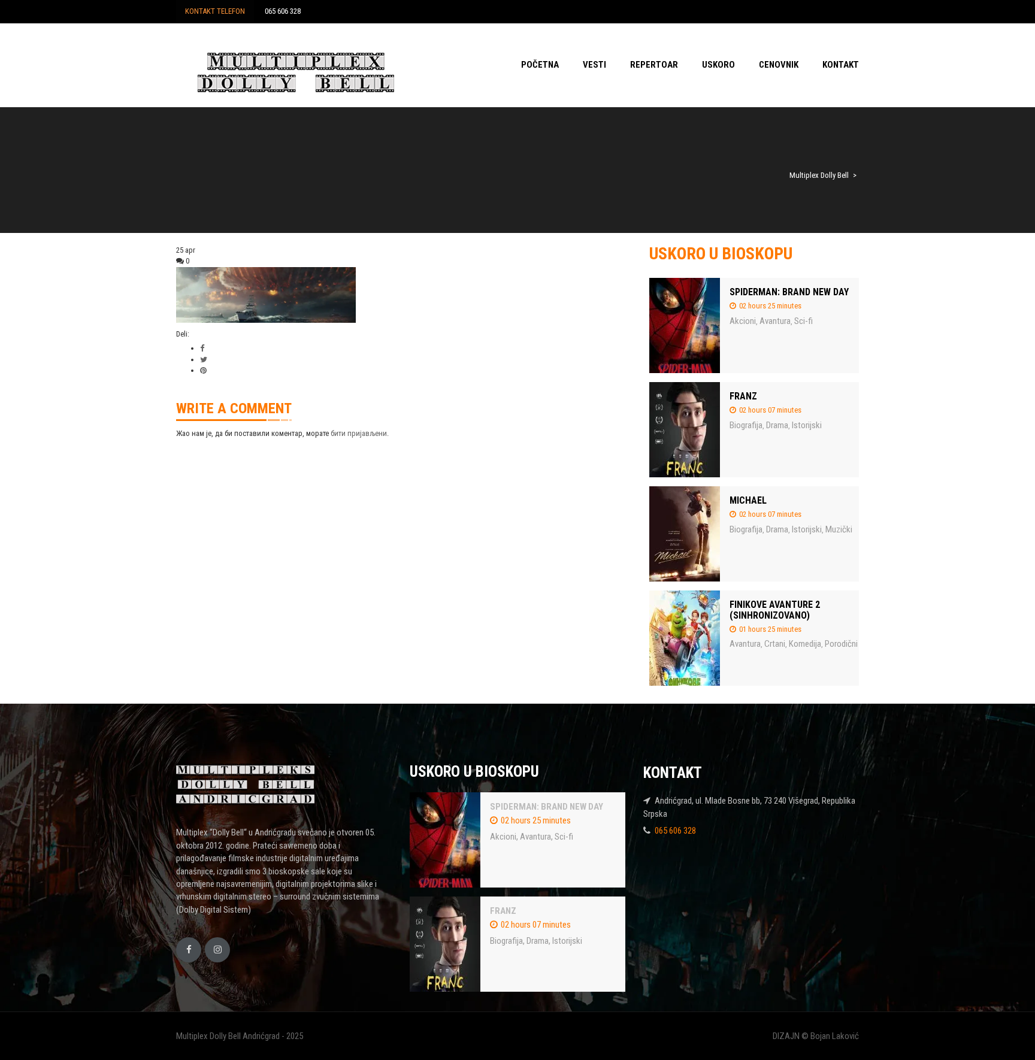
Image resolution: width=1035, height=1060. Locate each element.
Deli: (182, 333)
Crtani (774, 643)
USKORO (718, 64)
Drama (777, 425)
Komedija (805, 643)
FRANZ (743, 396)
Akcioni (743, 321)
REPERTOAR (654, 64)
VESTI (594, 64)
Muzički (838, 529)
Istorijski (807, 425)
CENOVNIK (778, 64)
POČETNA (540, 64)
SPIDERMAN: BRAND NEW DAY (789, 292)
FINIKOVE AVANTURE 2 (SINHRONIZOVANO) (775, 610)
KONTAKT (840, 64)
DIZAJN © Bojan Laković (816, 1036)
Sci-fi (803, 321)
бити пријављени (359, 433)
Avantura (775, 321)
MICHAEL (748, 500)
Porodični (841, 643)
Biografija (746, 425)
